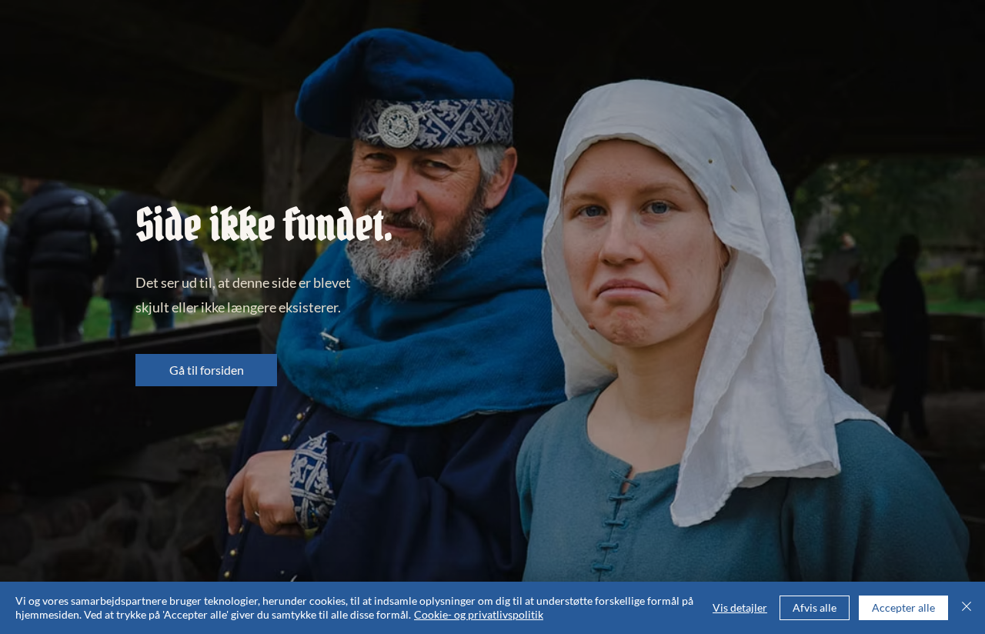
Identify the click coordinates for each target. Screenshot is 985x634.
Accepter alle (903, 607)
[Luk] (966, 608)
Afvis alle (814, 607)
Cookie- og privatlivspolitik (478, 614)
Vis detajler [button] (740, 607)
